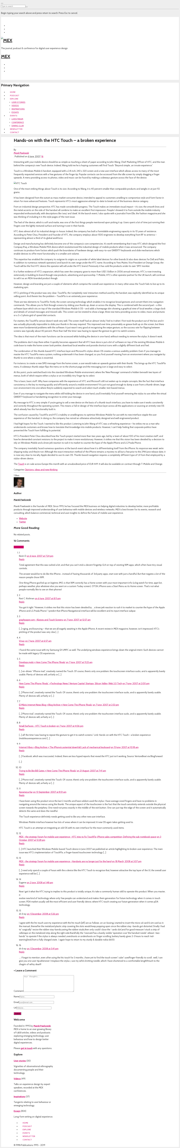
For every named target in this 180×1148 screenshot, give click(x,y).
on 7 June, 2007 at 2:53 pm (106, 704)
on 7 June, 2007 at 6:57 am (38, 641)
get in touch (27, 1048)
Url (15, 1007)
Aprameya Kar (26, 792)
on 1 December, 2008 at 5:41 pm (42, 948)
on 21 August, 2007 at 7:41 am (91, 770)
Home (13, 92)
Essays (15, 112)
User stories (18, 102)
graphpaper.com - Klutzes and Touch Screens (41, 619)
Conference (18, 122)
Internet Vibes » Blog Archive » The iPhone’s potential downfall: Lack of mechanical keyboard (64, 747)
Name (16, 996)
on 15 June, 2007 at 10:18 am (124, 747)
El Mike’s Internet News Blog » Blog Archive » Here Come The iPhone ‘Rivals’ (55, 704)
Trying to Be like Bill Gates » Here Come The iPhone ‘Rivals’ (47, 770)
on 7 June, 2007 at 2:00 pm (135, 683)
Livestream (17, 119)
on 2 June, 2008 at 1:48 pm (40, 882)
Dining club (18, 125)
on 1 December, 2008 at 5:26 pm (43, 914)
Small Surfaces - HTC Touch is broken (37, 726)
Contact (14, 132)
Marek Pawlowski (21, 153)
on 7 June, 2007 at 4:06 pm (69, 726)
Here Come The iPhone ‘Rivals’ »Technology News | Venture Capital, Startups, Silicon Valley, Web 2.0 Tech (70, 683)
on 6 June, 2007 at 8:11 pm (48, 598)
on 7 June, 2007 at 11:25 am (79, 662)
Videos (15, 105)
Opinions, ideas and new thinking (41, 469)
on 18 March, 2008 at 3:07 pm (126, 861)
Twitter (22, 522)
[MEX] (6, 40)
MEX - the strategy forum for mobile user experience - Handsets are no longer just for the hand (65, 861)
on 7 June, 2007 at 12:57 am (77, 619)
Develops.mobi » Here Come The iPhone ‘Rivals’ (42, 662)
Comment (18, 991)
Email (16, 1002)
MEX (5, 56)
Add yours (19, 547)
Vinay (22, 641)
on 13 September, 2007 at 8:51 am (49, 792)
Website (23, 518)
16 (42, 156)
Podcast (14, 95)
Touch (21, 464)
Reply (22, 559)
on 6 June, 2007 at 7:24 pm (40, 556)
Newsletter (16, 129)
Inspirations (18, 109)
